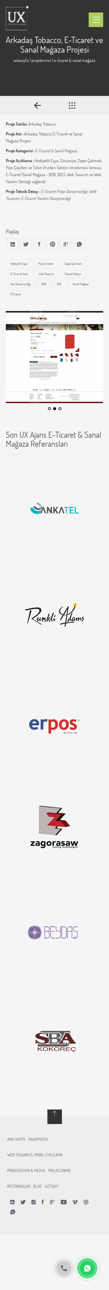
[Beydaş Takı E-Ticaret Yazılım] (54, 933)
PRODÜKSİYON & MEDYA (26, 1170)
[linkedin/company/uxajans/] (12, 1202)
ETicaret (15, 294)
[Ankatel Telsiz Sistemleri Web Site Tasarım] (54, 508)
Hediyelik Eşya (19, 264)
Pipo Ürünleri (46, 264)
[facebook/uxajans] (43, 1202)
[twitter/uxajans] (23, 1202)
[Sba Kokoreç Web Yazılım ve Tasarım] (54, 1039)
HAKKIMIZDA (38, 1139)
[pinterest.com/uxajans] (86, 1202)
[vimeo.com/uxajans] (75, 1202)
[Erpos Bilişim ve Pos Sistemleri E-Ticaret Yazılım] (54, 720)
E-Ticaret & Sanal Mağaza (56, 150)
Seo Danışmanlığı (20, 284)
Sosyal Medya (73, 274)
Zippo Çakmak (73, 264)
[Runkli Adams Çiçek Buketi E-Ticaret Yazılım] (54, 614)
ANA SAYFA (16, 1139)
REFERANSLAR (18, 1186)
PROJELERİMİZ (59, 1170)
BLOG (37, 1186)
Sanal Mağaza (81, 284)
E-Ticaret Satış (19, 274)
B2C (59, 284)
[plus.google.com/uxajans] (52, 1202)
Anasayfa (21, 60)
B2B (43, 284)
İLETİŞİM (51, 1186)
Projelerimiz (41, 60)
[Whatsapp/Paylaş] (12, 1212)
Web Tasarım (46, 274)
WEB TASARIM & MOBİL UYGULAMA (35, 1154)
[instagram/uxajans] (33, 1202)
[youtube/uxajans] (64, 1202)
